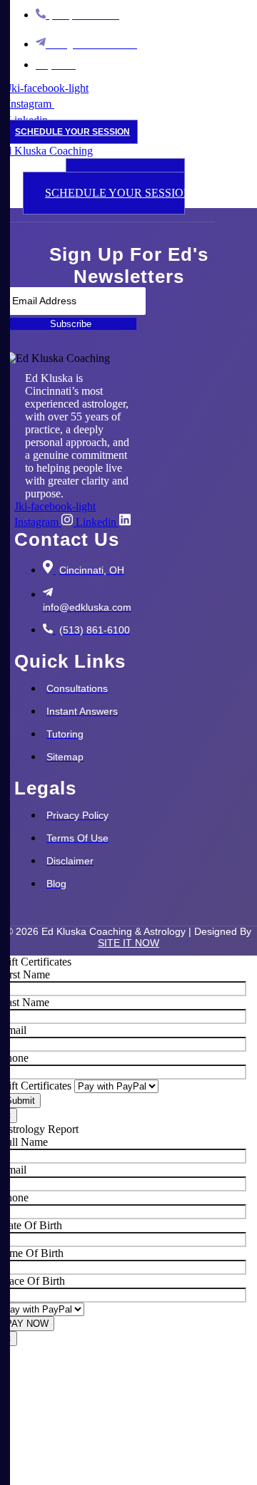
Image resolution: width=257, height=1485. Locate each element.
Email (13, 1030)
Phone (14, 1058)
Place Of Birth (32, 1281)
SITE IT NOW (128, 942)
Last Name (24, 1002)
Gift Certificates (37, 1086)
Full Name (24, 1142)
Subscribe (70, 324)
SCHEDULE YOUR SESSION (72, 132)
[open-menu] (101, 166)
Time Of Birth (32, 1253)
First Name (25, 974)
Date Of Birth (31, 1225)
